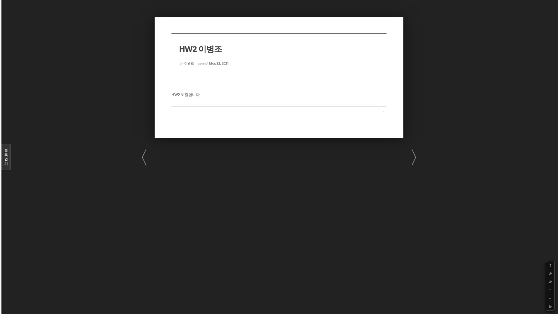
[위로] (550, 290)
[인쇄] (550, 306)
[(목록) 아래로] (550, 298)
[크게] (550, 274)
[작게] (550, 282)
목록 (6, 157)
